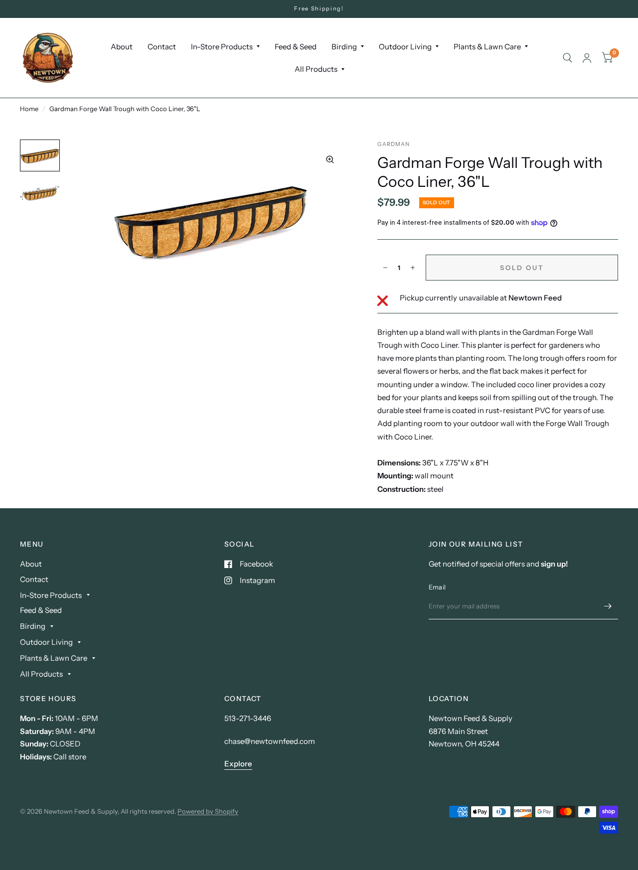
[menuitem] (121, 46)
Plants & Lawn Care (487, 46)
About (122, 46)
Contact (162, 46)
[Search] (567, 58)
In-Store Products (222, 46)
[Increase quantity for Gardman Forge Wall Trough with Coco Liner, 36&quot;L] (412, 267)
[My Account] (587, 58)
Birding (344, 46)
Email (437, 587)
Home (29, 109)
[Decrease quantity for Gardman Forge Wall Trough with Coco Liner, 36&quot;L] (385, 267)
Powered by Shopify (207, 811)
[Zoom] (330, 159)
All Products (316, 69)
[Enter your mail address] (608, 606)
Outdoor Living (405, 46)
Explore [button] (238, 763)
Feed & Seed (296, 46)
